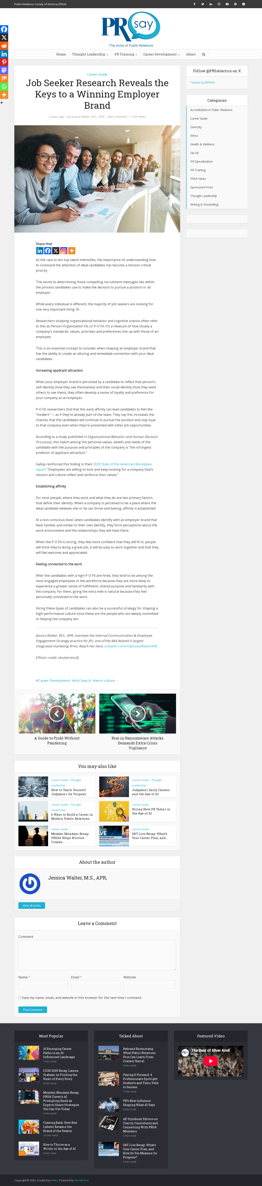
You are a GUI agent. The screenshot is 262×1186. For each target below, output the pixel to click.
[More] (71, 250)
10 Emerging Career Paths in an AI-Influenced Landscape (59, 1053)
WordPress (82, 1180)
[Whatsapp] (4, 87)
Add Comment (117, 117)
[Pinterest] (4, 62)
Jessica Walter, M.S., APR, (88, 117)
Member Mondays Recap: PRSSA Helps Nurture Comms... (70, 838)
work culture (105, 680)
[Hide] (1, 102)
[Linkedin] (39, 250)
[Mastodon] (4, 70)
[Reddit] (4, 46)
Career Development (160, 54)
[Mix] (4, 78)
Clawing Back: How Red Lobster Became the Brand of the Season (60, 1127)
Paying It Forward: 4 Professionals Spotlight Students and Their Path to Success (141, 1081)
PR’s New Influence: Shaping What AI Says (139, 1103)
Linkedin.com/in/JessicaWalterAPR (130, 646)
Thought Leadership (88, 54)
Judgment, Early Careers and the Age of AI (151, 792)
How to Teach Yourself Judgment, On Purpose (68, 792)
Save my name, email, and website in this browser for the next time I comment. (82, 997)
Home (61, 54)
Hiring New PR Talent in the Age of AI (151, 811)
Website (129, 977)
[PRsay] (131, 26)
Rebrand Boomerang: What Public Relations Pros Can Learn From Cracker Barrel (139, 1055)
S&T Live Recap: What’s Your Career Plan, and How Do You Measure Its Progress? (140, 1151)
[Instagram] (63, 250)
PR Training (124, 54)
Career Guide (97, 74)
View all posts (32, 905)
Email (76, 977)
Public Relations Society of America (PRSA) (40, 4)
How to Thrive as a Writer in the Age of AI (59, 1147)
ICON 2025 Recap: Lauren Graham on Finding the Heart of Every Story (61, 1075)
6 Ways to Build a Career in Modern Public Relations (72, 816)
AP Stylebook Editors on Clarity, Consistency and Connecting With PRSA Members (140, 1125)
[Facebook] (47, 250)
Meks (54, 1180)
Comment (25, 936)
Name (24, 977)
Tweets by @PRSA (202, 82)
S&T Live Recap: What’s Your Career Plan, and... (149, 836)
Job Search (83, 680)
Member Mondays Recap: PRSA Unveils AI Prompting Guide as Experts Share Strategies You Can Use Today (61, 1101)
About (191, 54)
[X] (55, 250)
